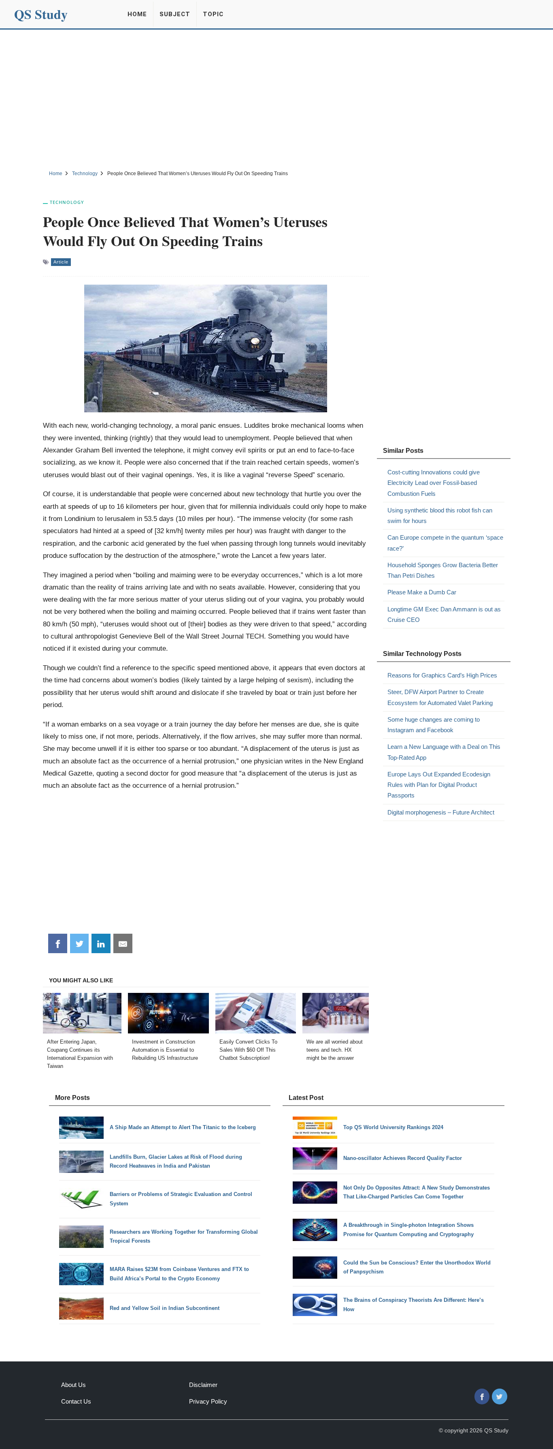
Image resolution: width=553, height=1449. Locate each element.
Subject (175, 14)
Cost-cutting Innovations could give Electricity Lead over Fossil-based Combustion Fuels (433, 483)
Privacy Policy (208, 1401)
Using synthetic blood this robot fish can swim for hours (439, 515)
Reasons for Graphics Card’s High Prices (442, 675)
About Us (73, 1384)
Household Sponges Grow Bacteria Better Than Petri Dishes (442, 570)
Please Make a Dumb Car (421, 592)
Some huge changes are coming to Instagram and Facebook (433, 724)
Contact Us (76, 1401)
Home (137, 14)
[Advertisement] (276, 98)
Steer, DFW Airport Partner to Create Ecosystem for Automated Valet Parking (440, 697)
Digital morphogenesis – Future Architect (440, 812)
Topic (213, 14)
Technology (67, 202)
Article (60, 261)
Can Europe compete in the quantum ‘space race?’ (445, 542)
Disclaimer (203, 1384)
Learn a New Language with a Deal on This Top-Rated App (443, 752)
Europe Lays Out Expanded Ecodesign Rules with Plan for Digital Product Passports (438, 785)
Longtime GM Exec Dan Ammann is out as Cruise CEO (444, 614)
